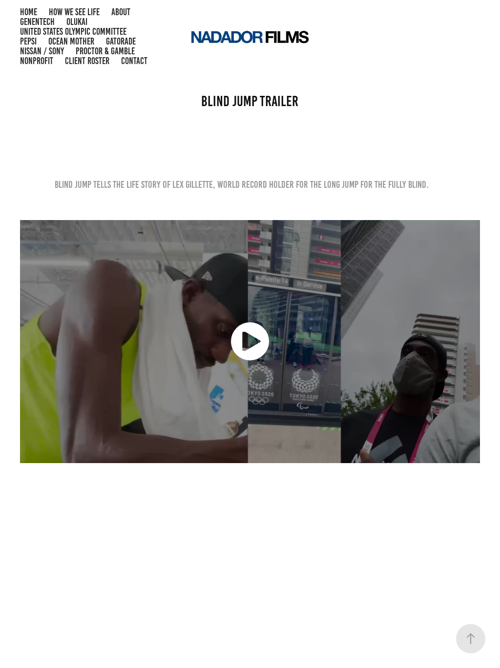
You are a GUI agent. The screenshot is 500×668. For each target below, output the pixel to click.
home (28, 12)
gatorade (121, 41)
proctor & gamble (105, 51)
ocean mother (71, 41)
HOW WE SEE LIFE (74, 12)
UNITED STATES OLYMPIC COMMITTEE (73, 31)
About (120, 12)
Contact (134, 61)
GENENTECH (37, 22)
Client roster (87, 61)
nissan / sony (42, 51)
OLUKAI (76, 22)
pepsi (28, 41)
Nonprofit (36, 61)
